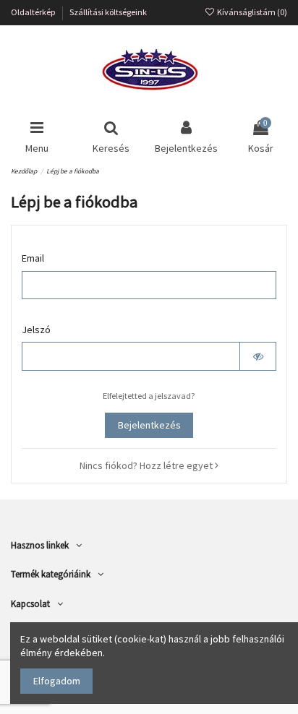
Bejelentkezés (149, 424)
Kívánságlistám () (251, 12)
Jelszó (36, 329)
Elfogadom (56, 680)
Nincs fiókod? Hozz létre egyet (147, 465)
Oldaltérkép (34, 12)
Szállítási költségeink (108, 12)
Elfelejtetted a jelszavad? (149, 395)
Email (33, 257)
